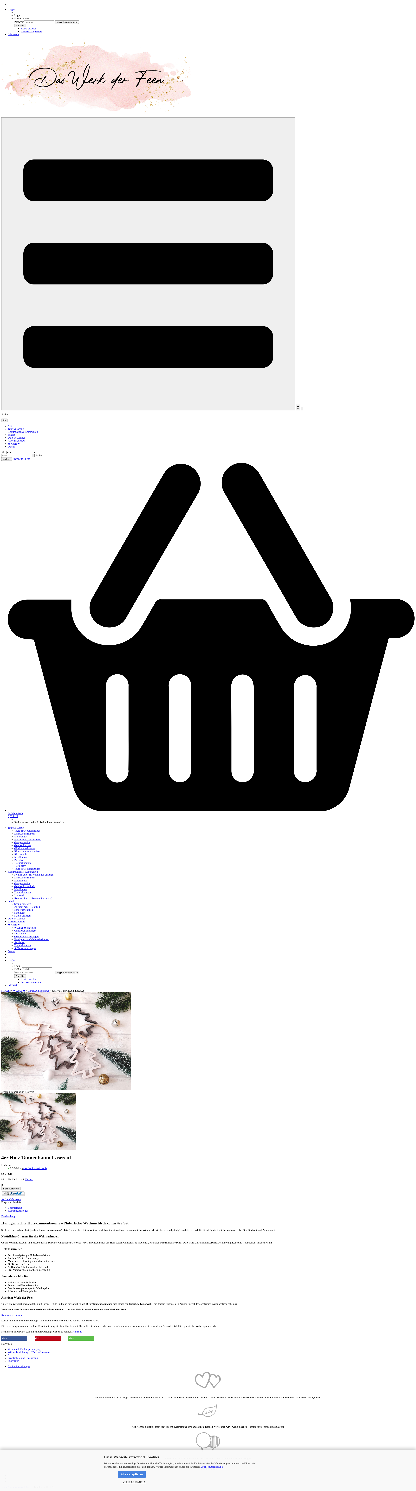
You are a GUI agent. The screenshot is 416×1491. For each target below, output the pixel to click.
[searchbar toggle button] (302, 408)
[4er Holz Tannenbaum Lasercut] (38, 1149)
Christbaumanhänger (25, 930)
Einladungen (20, 836)
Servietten (19, 942)
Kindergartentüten (23, 909)
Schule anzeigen (22, 904)
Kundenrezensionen (18, 1210)
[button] (14, 1338)
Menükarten (20, 857)
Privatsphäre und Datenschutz (23, 1358)
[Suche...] (33, 455)
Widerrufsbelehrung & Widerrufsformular (29, 1352)
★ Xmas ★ (14, 443)
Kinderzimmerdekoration (27, 851)
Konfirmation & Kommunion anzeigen (34, 874)
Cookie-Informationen (134, 1481)
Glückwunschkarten (24, 848)
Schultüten (19, 912)
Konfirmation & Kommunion (23, 431)
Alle (10, 426)
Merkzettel (13, 34)
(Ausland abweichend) (35, 1168)
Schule (11, 434)
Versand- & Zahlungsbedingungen (25, 1349)
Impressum (13, 1361)
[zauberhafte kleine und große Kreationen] (98, 115)
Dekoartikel (20, 933)
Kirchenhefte (21, 854)
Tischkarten (20, 865)
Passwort (19, 22)
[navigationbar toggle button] (148, 263)
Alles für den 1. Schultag (27, 906)
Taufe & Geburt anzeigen (27, 830)
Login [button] (11, 9)
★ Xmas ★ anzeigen (25, 927)
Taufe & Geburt (16, 429)
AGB (10, 1355)
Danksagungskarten (24, 833)
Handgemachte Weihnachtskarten (31, 939)
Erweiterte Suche (21, 458)
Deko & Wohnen (16, 437)
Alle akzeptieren (132, 1474)
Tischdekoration (22, 863)
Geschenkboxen (22, 845)
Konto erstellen (28, 28)
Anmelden (77, 1331)
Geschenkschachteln (24, 886)
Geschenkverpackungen (26, 936)
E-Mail (17, 18)
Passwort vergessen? (31, 31)
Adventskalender (16, 440)
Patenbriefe (20, 860)
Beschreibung (15, 1207)
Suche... (39, 455)
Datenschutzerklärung (212, 1466)
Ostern (11, 446)
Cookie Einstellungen (19, 1366)
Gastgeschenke (22, 842)
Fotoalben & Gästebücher (27, 839)
